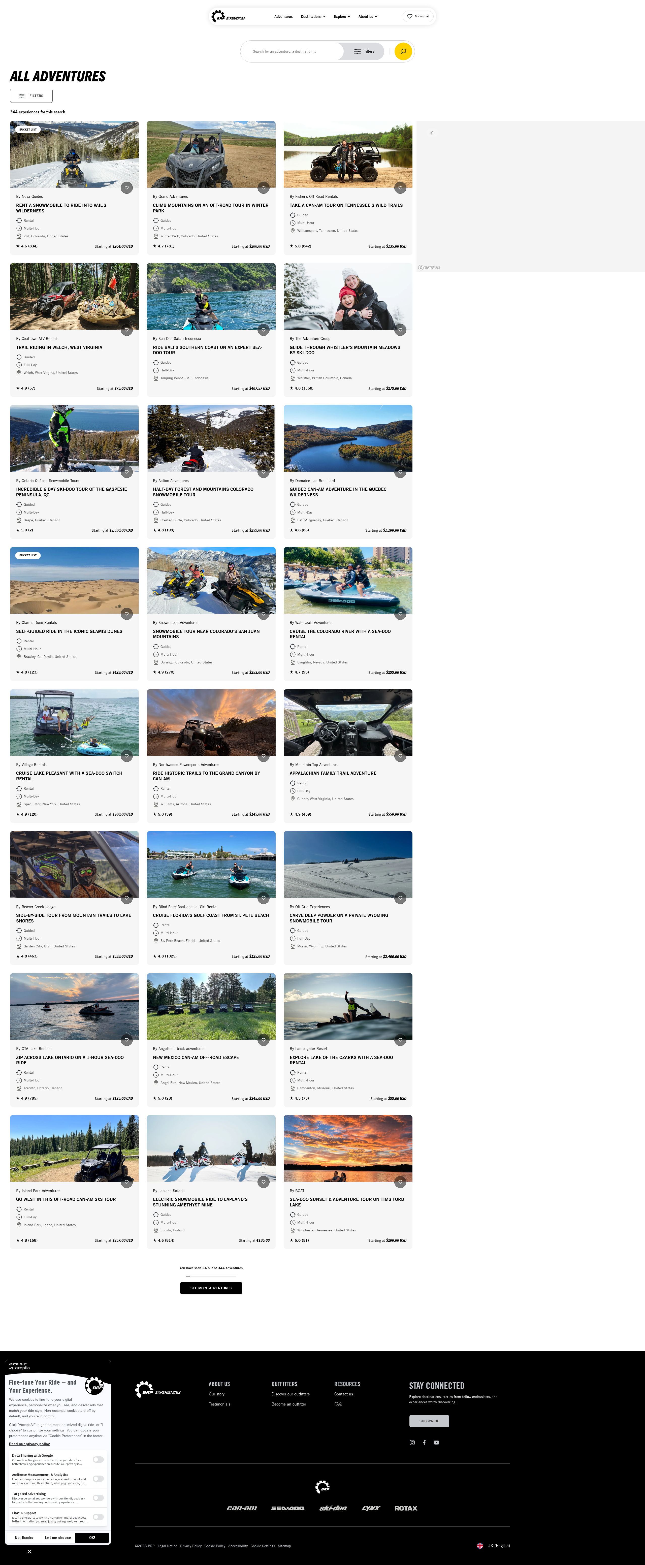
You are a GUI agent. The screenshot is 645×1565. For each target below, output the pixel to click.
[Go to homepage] (158, 1390)
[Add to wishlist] (127, 188)
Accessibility (238, 1546)
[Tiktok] (448, 1443)
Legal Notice (167, 1546)
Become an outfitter (289, 1404)
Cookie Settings (263, 1546)
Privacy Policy (191, 1546)
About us (366, 16)
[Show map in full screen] (433, 133)
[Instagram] (412, 1443)
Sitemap (284, 1546)
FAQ (338, 1404)
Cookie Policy (215, 1546)
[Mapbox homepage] (429, 268)
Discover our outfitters (291, 1394)
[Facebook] (424, 1443)
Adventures (283, 16)
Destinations (311, 16)
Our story (216, 1394)
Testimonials (219, 1404)
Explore (340, 16)
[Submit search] (403, 51)
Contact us (343, 1394)
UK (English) (499, 1545)
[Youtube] (436, 1443)
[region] (530, 196)
